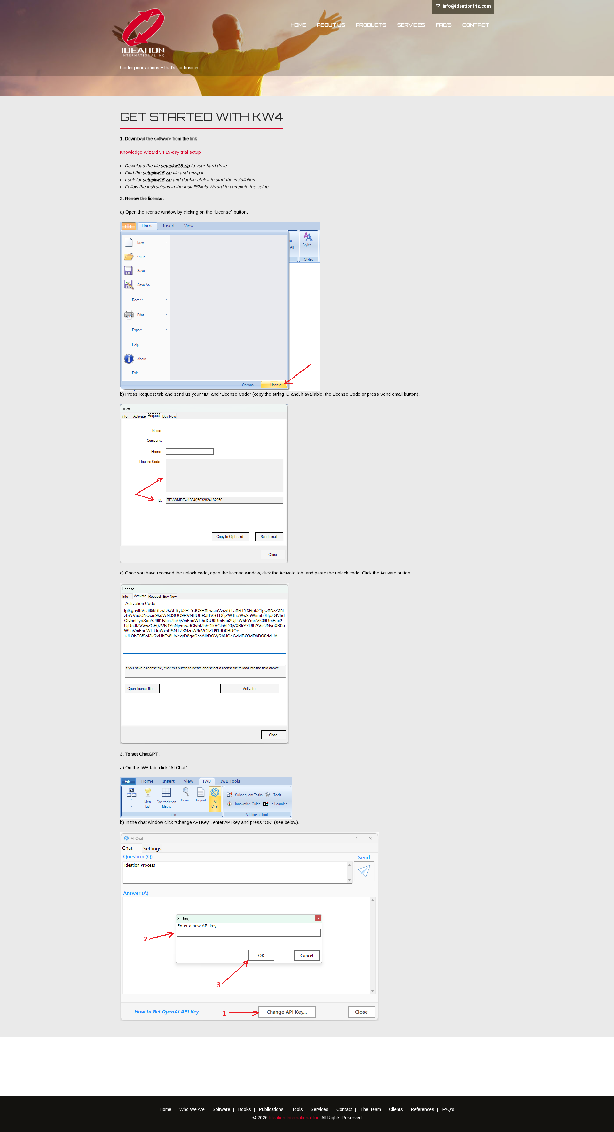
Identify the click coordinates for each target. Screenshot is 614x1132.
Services (411, 24)
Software (221, 1110)
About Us (331, 24)
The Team (370, 1110)
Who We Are (192, 1110)
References (422, 1110)
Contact (475, 24)
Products (371, 24)
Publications (271, 1110)
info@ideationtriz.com (467, 6)
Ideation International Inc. (295, 1117)
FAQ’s (444, 24)
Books (244, 1110)
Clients (396, 1110)
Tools (297, 1110)
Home (298, 24)
